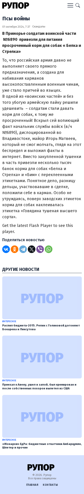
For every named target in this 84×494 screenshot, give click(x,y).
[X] (31, 249)
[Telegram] (23, 249)
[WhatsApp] (48, 249)
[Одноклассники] (14, 249)
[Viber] (40, 249)
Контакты (50, 485)
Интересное (9, 321)
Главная (32, 485)
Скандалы (38, 26)
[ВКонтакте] (6, 249)
